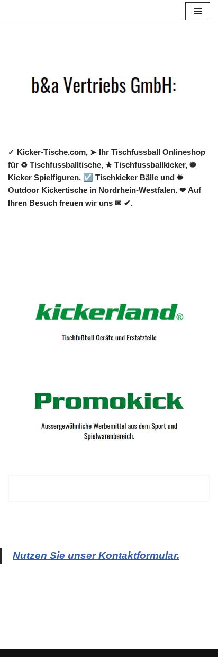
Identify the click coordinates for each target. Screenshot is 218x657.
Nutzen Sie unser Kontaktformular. (96, 555)
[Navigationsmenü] (197, 11)
